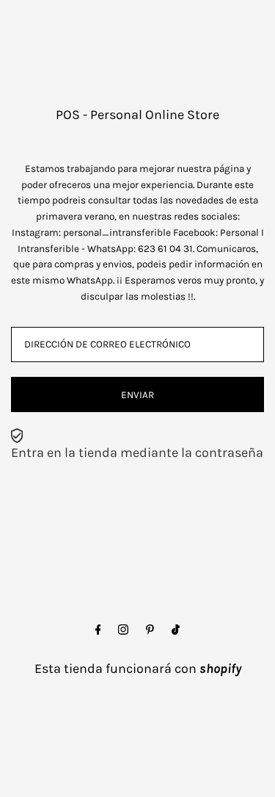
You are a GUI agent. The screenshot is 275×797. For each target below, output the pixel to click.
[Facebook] (98, 630)
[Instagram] (123, 630)
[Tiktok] (176, 630)
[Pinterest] (150, 630)
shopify (220, 668)
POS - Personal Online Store (137, 115)
